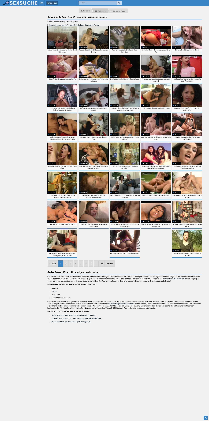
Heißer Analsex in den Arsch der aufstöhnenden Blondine (74, 315)
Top (206, 417)
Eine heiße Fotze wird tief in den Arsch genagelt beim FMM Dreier (77, 318)
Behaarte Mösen (53, 25)
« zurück (52, 263)
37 (102, 263)
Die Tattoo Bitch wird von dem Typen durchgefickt (71, 322)
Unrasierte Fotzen (92, 25)
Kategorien (52, 3)
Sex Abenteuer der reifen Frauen (174, 279)
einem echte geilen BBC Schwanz (121, 304)
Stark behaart (79, 25)
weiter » (110, 263)
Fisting (54, 291)
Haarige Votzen (67, 25)
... (96, 263)
